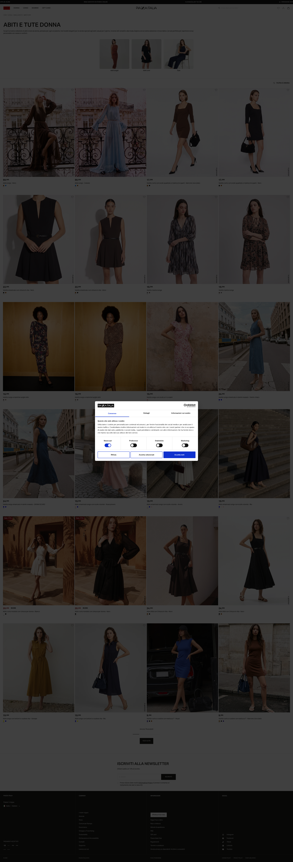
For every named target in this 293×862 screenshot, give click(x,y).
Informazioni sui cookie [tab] (180, 413)
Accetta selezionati (146, 455)
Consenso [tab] (112, 413)
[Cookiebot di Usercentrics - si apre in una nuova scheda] (185, 405)
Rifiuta (113, 455)
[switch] (133, 445)
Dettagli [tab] (146, 413)
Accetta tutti (179, 455)
